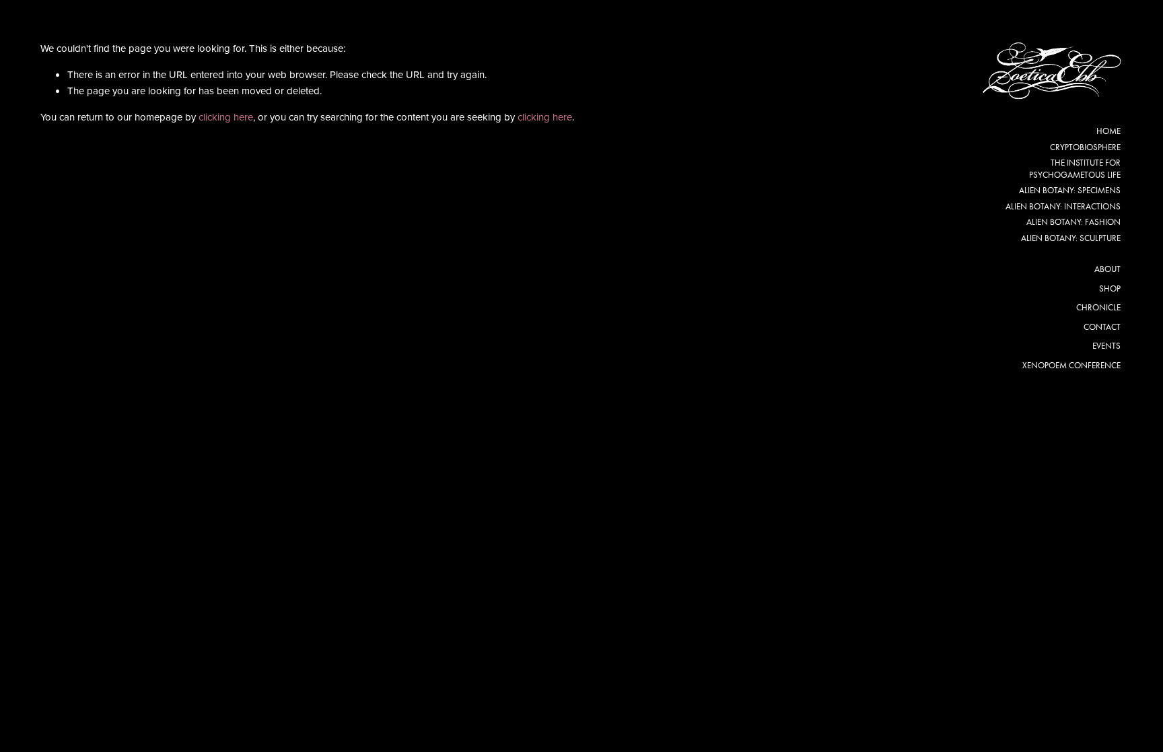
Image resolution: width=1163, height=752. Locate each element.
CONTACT (1102, 327)
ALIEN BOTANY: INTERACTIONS (1063, 206)
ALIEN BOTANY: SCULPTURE (1071, 238)
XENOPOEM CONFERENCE (1071, 365)
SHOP (1110, 288)
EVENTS (1106, 346)
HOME (1108, 131)
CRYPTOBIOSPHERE (1085, 147)
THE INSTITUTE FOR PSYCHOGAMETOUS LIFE (1075, 169)
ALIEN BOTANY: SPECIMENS (1070, 190)
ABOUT (1107, 269)
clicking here (226, 117)
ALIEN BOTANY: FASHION (1073, 222)
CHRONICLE (1098, 307)
